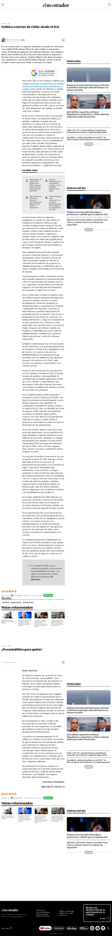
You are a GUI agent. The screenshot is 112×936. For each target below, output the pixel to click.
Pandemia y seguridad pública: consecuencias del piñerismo (8, 621)
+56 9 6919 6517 (6, 916)
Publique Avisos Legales (66, 913)
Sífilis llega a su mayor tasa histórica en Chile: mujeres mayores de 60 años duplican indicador (36, 185)
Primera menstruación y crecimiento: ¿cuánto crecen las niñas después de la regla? (55, 185)
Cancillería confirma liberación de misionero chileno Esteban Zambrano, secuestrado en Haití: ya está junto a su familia (41, 623)
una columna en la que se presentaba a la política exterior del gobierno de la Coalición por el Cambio (43, 84)
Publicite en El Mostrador (66, 911)
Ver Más (88, 144)
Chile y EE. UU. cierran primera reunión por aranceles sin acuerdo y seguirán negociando (87, 131)
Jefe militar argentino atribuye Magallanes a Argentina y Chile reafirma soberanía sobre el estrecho (88, 114)
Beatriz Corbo (14, 39)
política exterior (16, 602)
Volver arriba (5, 928)
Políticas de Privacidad (42, 916)
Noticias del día (76, 188)
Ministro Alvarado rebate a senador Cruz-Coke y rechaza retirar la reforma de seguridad (87, 222)
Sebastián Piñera (28, 602)
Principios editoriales (42, 914)
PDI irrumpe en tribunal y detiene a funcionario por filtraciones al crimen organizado (36, 202)
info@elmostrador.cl (16, 916)
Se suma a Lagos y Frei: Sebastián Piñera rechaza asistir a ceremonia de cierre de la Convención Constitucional (57, 623)
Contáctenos (63, 915)
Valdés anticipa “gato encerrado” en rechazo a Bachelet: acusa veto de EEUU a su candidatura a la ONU (55, 202)
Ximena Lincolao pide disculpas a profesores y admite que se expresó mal (87, 213)
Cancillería (5, 602)
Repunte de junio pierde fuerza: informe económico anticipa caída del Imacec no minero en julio (88, 87)
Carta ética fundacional (43, 912)
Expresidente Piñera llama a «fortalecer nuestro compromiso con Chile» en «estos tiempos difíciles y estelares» (24, 623)
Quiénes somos (40, 910)
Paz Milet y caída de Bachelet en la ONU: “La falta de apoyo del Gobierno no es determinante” (89, 138)
